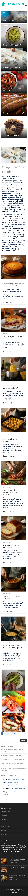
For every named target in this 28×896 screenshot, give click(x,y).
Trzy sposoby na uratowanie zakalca (12, 755)
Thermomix (5, 75)
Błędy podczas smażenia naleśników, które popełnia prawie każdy (12, 647)
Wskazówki (12, 12)
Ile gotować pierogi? (10, 20)
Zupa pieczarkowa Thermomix (16, 779)
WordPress (14, 892)
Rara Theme (14, 890)
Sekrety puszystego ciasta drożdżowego (12, 546)
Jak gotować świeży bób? (12, 45)
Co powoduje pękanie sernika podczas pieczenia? (13, 285)
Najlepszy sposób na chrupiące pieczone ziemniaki (10, 439)
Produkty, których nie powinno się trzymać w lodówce (11, 492)
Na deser (15, 117)
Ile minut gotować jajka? (12, 68)
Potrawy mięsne (14, 95)
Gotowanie (5, 12)
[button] (3, 155)
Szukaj (3, 737)
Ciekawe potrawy (7, 117)
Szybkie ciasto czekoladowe (17, 788)
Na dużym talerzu (14, 72)
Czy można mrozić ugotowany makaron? (10, 387)
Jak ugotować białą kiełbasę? (13, 113)
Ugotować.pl (11, 889)
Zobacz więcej (9, 302)
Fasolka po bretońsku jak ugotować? (12, 89)
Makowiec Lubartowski (11, 135)
